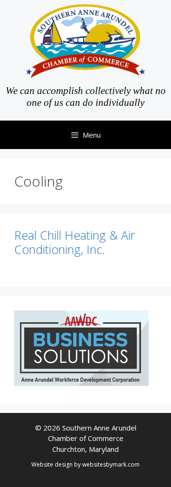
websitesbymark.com (111, 464)
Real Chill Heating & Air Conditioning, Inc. (74, 242)
